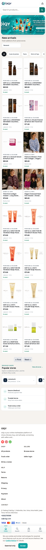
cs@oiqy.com (6, 519)
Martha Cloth (28, 164)
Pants (25, 54)
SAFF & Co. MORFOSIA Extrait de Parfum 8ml (32, 343)
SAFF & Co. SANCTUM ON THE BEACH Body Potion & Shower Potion (12, 232)
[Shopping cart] (42, 3)
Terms (3, 472)
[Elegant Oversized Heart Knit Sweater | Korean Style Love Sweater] (33, 179)
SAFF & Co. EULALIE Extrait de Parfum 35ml (12, 157)
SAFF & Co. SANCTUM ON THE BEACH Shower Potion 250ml (33, 232)
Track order (5, 457)
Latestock (5, 90)
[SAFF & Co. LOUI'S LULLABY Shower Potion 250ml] (12, 290)
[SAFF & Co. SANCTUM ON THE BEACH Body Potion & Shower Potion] (12, 216)
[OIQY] (14, 3)
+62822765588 (6, 516)
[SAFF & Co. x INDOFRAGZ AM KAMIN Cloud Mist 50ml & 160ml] (12, 68)
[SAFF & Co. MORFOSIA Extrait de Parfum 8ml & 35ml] (12, 327)
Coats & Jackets (14, 54)
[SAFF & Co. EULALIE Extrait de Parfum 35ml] (12, 142)
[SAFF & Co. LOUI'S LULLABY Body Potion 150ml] (33, 290)
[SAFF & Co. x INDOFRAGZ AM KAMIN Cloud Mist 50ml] (33, 68)
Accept (23, 546)
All (4, 54)
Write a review (6, 462)
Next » (28, 359)
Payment (4, 494)
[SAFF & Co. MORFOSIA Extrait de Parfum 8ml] (33, 327)
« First (18, 359)
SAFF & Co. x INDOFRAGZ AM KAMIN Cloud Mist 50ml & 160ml (11, 84)
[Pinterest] (6, 441)
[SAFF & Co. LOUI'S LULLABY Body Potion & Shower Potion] (33, 253)
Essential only (10, 546)
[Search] (42, 10)
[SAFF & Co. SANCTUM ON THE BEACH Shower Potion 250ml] (33, 216)
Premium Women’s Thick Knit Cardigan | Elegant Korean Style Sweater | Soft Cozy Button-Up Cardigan (33, 157)
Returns (4, 478)
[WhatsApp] (10, 441)
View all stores (37, 367)
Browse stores (29, 451)
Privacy (4, 488)
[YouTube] (2, 441)
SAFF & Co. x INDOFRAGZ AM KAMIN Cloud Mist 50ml (33, 84)
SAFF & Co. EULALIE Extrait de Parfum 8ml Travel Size (34, 121)
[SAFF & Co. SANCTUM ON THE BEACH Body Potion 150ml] (12, 253)
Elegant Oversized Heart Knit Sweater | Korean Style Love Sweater (33, 195)
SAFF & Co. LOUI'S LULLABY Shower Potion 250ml (11, 306)
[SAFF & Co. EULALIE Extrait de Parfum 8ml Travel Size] (33, 105)
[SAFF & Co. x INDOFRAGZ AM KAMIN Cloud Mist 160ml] (12, 105)
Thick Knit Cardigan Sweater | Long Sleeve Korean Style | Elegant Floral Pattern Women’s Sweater (11, 195)
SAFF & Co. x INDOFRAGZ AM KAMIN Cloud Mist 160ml (11, 121)
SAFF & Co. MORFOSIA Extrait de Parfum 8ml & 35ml (11, 343)
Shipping (4, 483)
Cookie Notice (11, 541)
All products (5, 451)
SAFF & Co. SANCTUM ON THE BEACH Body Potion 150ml (11, 268)
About (3, 499)
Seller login (28, 457)
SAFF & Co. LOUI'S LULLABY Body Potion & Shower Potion (33, 268)
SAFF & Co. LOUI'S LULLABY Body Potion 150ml (32, 306)
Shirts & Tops (35, 54)
